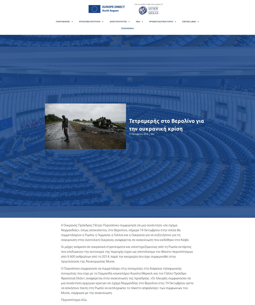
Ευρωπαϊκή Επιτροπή (89, 22)
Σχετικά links (189, 22)
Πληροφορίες (63, 22)
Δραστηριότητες (118, 22)
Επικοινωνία (127, 28)
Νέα (138, 22)
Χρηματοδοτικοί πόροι (161, 22)
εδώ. (84, 300)
